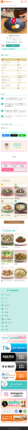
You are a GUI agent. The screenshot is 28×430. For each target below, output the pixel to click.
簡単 (10, 37)
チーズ (17, 37)
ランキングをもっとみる (14, 222)
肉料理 (6, 312)
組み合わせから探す (22, 166)
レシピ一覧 (7, 295)
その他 (6, 329)
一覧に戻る (14, 156)
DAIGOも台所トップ (4, 5)
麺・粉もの (7, 305)
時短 (14, 37)
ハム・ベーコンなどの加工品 (11, 39)
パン (6, 302)
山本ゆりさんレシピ (7, 169)
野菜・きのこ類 (8, 322)
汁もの (6, 308)
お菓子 (6, 326)
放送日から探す (6, 166)
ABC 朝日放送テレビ (6, 1)
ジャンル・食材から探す (14, 166)
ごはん (6, 298)
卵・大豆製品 (8, 319)
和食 (7, 37)
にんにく (19, 39)
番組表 (22, 2)
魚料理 (6, 315)
